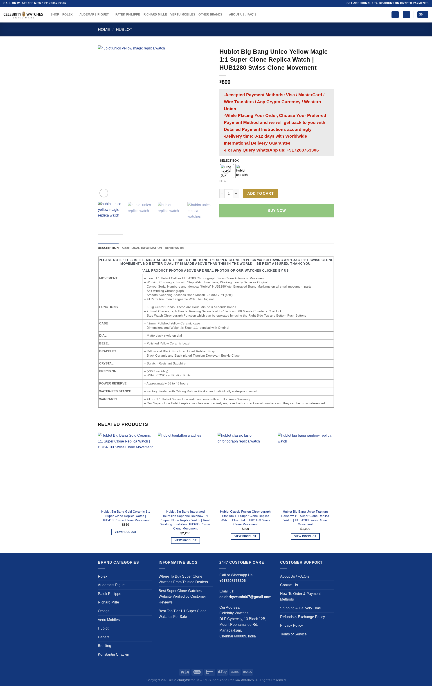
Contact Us (289, 585)
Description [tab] (108, 248)
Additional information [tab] (142, 248)
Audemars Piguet (94, 14)
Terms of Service (293, 634)
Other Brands (210, 14)
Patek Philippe (127, 14)
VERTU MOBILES (182, 14)
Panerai (104, 637)
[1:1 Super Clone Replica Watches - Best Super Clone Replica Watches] (23, 14)
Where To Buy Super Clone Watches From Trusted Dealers (183, 579)
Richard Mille (155, 14)
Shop (55, 14)
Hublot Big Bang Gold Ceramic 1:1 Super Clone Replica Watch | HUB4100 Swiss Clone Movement (125, 516)
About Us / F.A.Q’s (294, 576)
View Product (126, 532)
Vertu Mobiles (109, 620)
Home (104, 29)
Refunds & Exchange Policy (302, 617)
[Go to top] (422, 679)
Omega (104, 611)
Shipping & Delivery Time (300, 608)
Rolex (67, 14)
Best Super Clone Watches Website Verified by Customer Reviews (182, 596)
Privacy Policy (291, 625)
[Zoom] (103, 193)
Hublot (124, 29)
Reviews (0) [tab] (174, 248)
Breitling (104, 646)
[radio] (227, 171)
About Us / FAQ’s (242, 14)
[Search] (395, 14)
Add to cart (260, 193)
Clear (223, 181)
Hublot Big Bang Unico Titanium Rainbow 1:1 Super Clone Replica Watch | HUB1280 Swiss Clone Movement (305, 518)
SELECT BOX (229, 160)
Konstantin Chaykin (113, 654)
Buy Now (277, 210)
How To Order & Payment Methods (300, 596)
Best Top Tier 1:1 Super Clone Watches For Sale (183, 614)
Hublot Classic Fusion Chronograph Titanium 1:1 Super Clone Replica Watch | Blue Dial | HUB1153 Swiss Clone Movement (245, 518)
